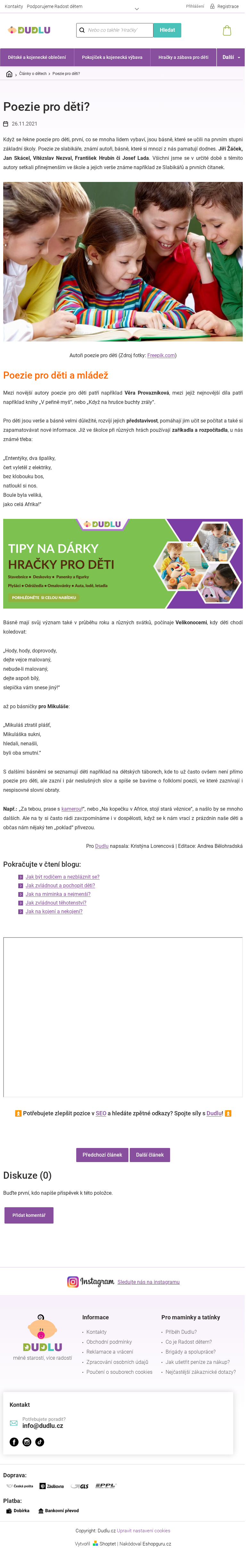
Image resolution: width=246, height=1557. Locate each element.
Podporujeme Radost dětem (54, 6)
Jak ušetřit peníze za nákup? (198, 1362)
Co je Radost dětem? (189, 1342)
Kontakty (14, 6)
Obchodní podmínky (109, 1342)
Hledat (167, 30)
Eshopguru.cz (157, 1544)
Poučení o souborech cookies (119, 1372)
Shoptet (108, 1544)
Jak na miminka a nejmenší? (58, 894)
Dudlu (102, 846)
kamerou (71, 809)
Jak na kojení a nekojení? (54, 911)
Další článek (150, 1155)
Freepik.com (161, 355)
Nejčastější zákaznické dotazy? (201, 1372)
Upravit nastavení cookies (143, 1531)
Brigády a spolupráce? (191, 1352)
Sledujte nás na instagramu (149, 1282)
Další (228, 57)
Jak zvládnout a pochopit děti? (60, 885)
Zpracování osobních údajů (117, 1362)
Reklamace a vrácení (109, 1352)
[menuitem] (37, 57)
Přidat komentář (28, 1215)
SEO (101, 1113)
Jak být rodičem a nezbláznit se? (63, 877)
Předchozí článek (102, 1155)
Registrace (228, 6)
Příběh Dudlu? (181, 1332)
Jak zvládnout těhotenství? (56, 903)
